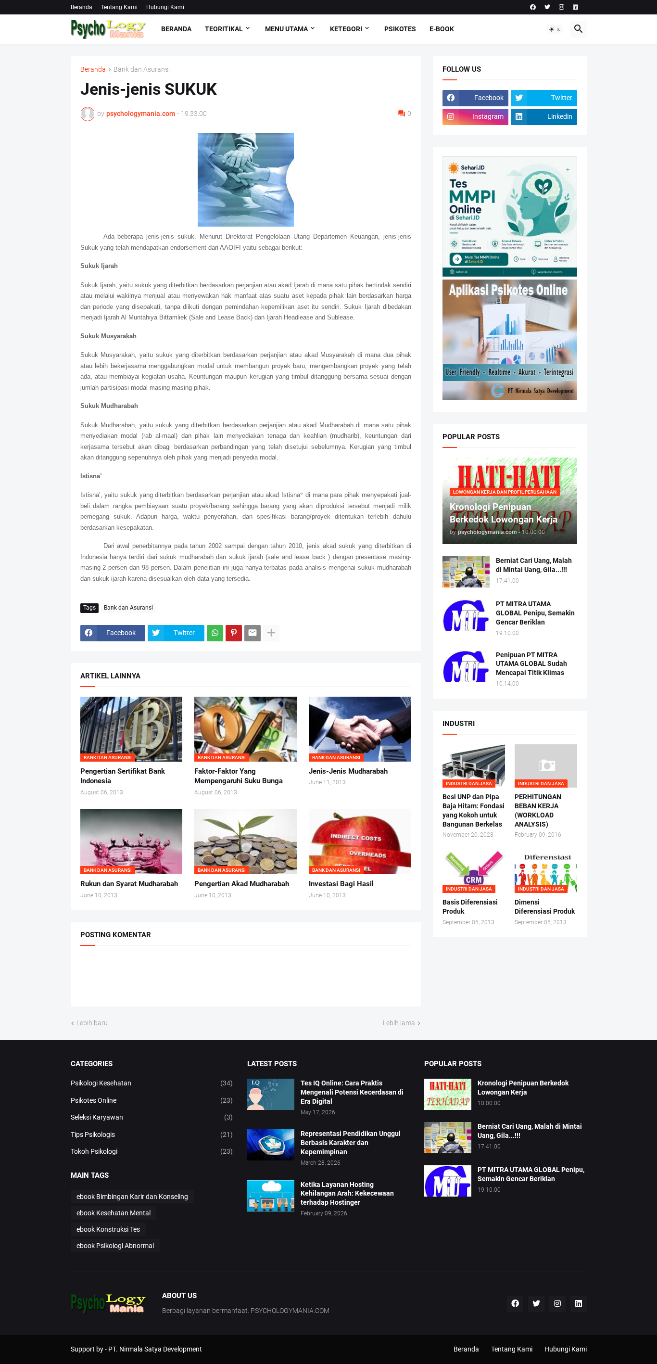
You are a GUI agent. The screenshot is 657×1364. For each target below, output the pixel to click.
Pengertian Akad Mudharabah (241, 884)
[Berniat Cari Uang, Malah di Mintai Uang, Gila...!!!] (466, 571)
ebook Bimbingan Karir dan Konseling (132, 1196)
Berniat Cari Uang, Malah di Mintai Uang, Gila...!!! (534, 565)
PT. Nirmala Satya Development (155, 1349)
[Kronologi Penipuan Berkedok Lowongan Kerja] (447, 1094)
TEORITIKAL (224, 29)
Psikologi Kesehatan (152, 1083)
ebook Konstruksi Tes (108, 1229)
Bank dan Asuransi (142, 69)
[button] (555, 29)
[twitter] (547, 7)
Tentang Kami (119, 7)
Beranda (81, 7)
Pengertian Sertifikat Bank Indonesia (122, 776)
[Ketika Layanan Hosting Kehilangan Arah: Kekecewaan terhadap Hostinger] (270, 1195)
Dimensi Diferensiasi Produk (545, 906)
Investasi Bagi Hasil (341, 884)
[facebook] (533, 7)
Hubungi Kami (165, 7)
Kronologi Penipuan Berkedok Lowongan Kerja (523, 1087)
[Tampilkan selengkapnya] (271, 633)
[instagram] (561, 7)
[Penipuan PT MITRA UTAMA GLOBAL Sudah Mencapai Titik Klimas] (466, 666)
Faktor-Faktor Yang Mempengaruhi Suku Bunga (238, 776)
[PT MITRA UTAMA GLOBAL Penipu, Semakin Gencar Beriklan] (466, 615)
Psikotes (400, 29)
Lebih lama (399, 1023)
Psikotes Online (152, 1100)
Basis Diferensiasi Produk (470, 906)
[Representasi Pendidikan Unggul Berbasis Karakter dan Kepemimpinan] (270, 1144)
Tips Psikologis (152, 1134)
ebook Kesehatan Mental (113, 1213)
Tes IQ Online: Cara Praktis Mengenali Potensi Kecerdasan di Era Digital (352, 1092)
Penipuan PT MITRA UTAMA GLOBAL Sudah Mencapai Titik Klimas (531, 664)
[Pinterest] (234, 633)
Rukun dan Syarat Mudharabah (129, 884)
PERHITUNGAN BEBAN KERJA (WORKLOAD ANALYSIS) (538, 810)
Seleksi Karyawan (152, 1117)
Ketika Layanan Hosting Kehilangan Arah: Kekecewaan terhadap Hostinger (347, 1194)
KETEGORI (346, 29)
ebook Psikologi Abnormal (115, 1245)
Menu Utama (286, 29)
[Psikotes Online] (509, 274)
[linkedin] (575, 7)
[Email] (252, 633)
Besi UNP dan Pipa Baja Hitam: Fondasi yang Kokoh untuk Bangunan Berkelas (473, 810)
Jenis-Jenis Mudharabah (348, 771)
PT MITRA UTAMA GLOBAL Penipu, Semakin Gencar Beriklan (535, 613)
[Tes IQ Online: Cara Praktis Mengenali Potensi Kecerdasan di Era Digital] (270, 1094)
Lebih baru (92, 1023)
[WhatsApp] (215, 633)
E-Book (442, 29)
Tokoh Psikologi (152, 1151)
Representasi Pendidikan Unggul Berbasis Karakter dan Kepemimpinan (351, 1143)
